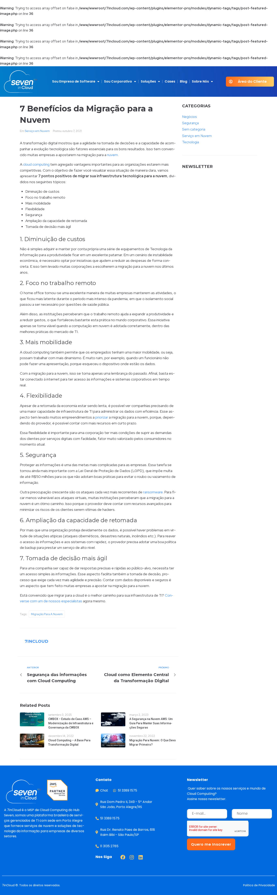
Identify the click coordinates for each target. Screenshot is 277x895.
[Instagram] (131, 857)
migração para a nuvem (47, 614)
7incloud (36, 641)
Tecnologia (190, 142)
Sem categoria (193, 129)
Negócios (189, 116)
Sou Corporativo (118, 81)
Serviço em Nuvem (37, 131)
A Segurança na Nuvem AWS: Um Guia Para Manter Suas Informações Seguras (151, 723)
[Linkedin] (140, 857)
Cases (170, 81)
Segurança (190, 123)
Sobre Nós (200, 81)
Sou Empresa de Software (73, 81)
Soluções (148, 81)
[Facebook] (122, 857)
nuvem (112, 154)
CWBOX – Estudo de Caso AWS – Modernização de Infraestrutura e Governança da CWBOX (70, 723)
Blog (183, 81)
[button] (250, 82)
